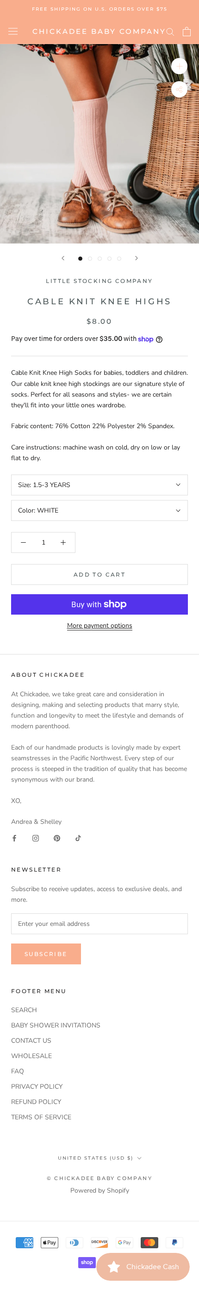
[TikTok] (78, 837)
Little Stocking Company (99, 280)
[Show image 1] (80, 259)
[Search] (170, 31)
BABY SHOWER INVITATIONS (55, 1025)
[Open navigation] (13, 31)
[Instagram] (35, 837)
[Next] (136, 258)
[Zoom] (179, 66)
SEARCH (24, 1010)
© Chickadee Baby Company (99, 1178)
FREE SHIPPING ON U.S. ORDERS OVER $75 (100, 9)
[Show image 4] (109, 259)
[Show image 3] (100, 259)
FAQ (17, 1071)
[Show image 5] (119, 259)
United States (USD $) (95, 1158)
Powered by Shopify (99, 1190)
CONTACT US (31, 1040)
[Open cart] (187, 31)
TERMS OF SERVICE (41, 1117)
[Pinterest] (57, 837)
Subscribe (46, 953)
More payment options (99, 625)
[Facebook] (14, 837)
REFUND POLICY (36, 1101)
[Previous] (63, 258)
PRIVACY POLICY (36, 1086)
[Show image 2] (90, 259)
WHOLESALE (31, 1056)
